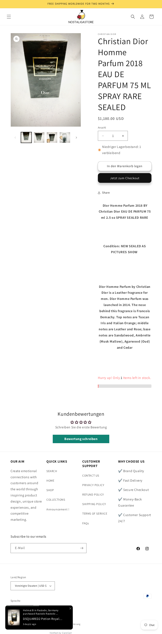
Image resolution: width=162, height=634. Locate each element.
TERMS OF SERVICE (94, 513)
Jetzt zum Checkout (124, 178)
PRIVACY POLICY (93, 485)
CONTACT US (90, 475)
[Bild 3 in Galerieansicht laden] (52, 137)
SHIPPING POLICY (94, 504)
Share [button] (106, 192)
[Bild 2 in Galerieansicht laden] (39, 137)
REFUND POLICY (93, 494)
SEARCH (51, 471)
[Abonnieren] (81, 548)
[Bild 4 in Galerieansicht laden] (64, 137)
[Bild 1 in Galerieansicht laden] (26, 137)
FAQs (85, 523)
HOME (50, 480)
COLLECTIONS (55, 499)
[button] (9, 16)
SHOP (50, 490)
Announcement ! (57, 509)
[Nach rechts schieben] (76, 137)
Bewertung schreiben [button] (80, 439)
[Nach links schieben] (15, 137)
